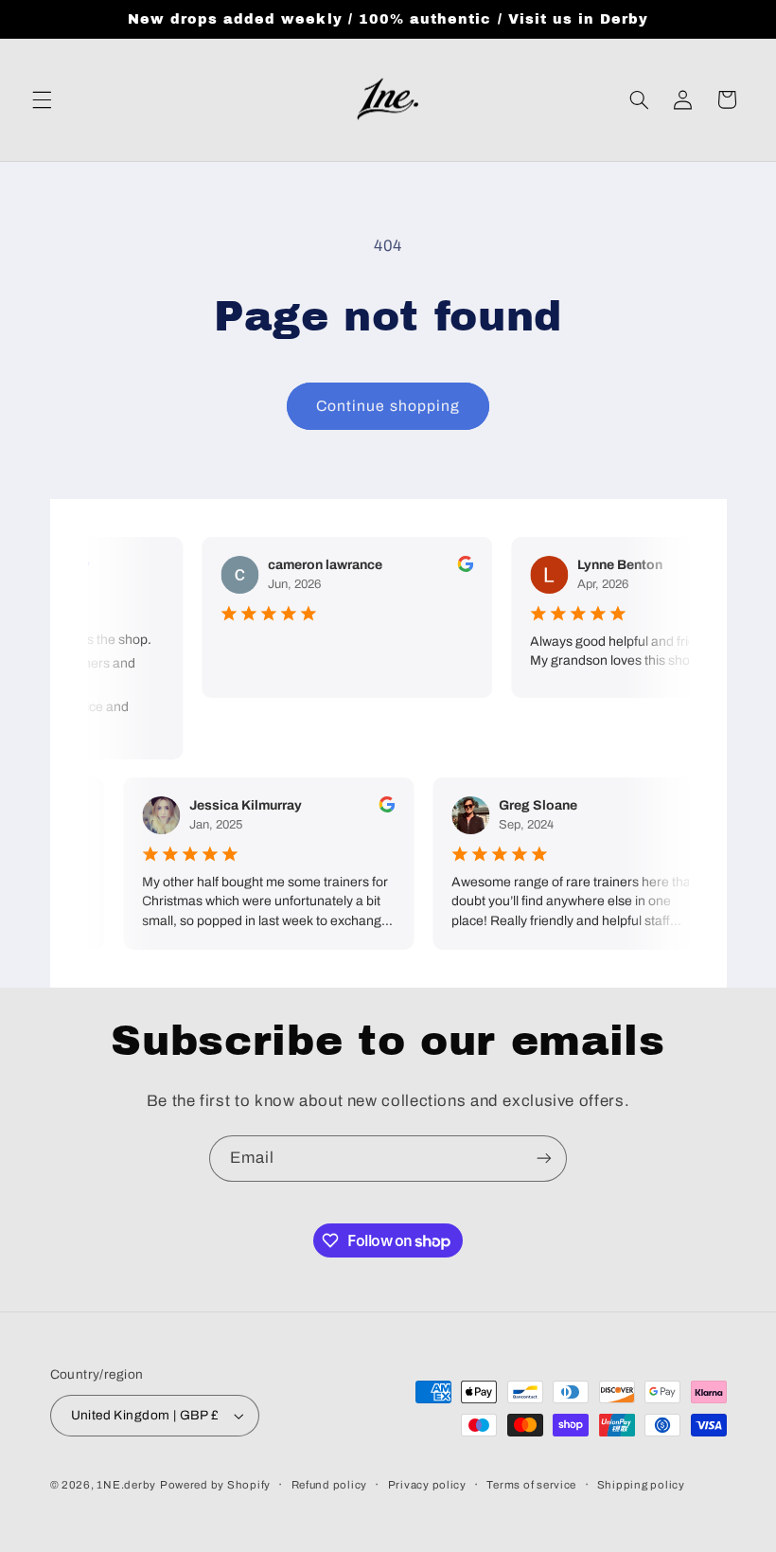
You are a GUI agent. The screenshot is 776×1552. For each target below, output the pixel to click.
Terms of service (531, 1484)
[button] (41, 99)
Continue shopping (388, 406)
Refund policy (329, 1484)
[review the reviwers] (460, 568)
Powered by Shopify (215, 1484)
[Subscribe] (544, 1158)
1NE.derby (126, 1484)
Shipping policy (641, 1484)
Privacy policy (427, 1484)
